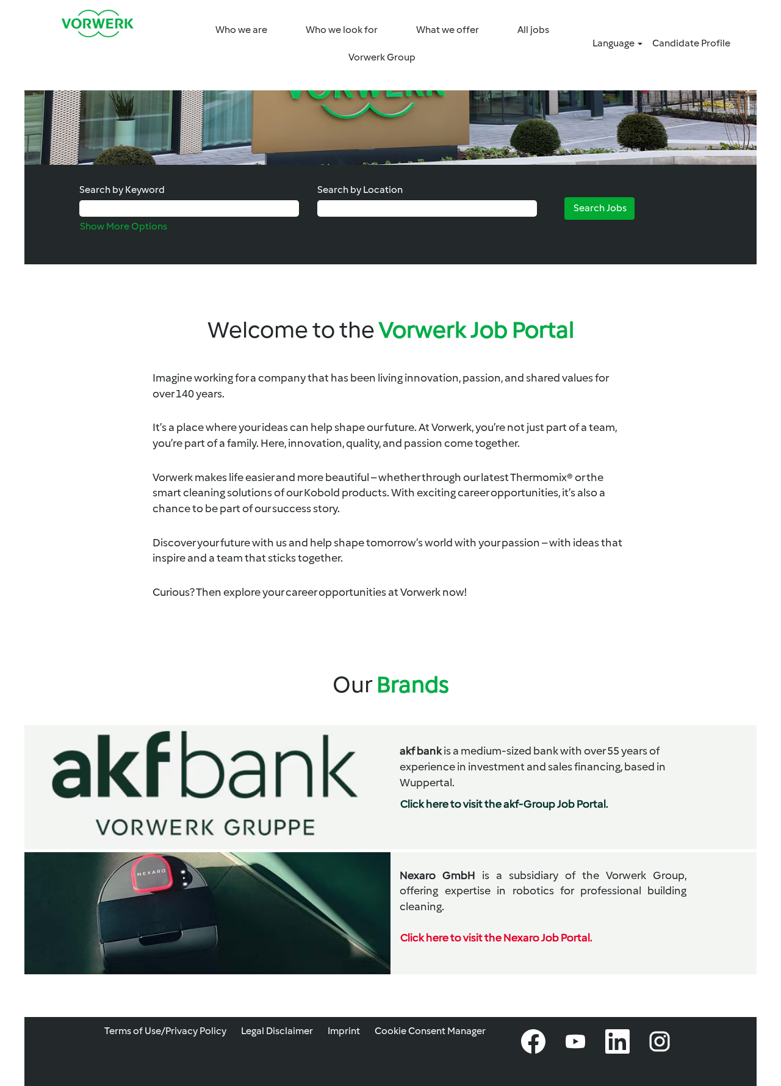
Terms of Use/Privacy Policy (165, 1031)
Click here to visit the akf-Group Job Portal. (504, 804)
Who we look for (342, 29)
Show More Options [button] (123, 226)
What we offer (447, 29)
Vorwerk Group (382, 57)
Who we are (241, 29)
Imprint (344, 1031)
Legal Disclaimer (277, 1031)
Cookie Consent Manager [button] (430, 1031)
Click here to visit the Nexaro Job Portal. (496, 937)
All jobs (533, 29)
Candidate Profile (691, 43)
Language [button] (614, 43)
